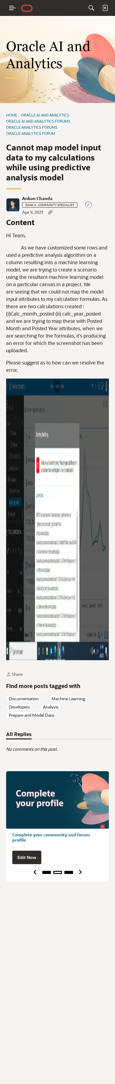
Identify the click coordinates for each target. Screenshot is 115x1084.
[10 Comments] (88, 205)
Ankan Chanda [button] (37, 198)
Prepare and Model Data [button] (31, 715)
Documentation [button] (24, 698)
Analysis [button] (51, 707)
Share (14, 674)
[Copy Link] (50, 212)
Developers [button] (19, 707)
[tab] (18, 734)
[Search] (91, 8)
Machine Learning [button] (68, 698)
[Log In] (105, 8)
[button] (13, 205)
